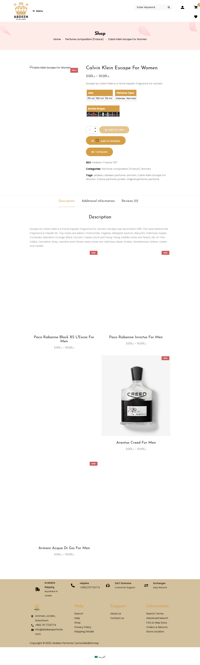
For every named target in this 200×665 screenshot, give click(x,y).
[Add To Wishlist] (61, 302)
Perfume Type (125, 93)
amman (131, 175)
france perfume (107, 179)
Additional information (98, 201)
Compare (67, 301)
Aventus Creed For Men (136, 443)
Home (57, 39)
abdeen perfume (115, 175)
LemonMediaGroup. (87, 643)
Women (146, 169)
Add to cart (116, 130)
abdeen (98, 175)
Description (67, 201)
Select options (55, 301)
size (90, 93)
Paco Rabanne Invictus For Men (136, 337)
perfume (153, 179)
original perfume (137, 179)
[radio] (91, 98)
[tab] (67, 201)
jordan (122, 179)
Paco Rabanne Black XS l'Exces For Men (64, 339)
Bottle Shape (96, 108)
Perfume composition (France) (84, 39)
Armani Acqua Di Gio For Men (64, 548)
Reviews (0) (130, 201)
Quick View (72, 301)
